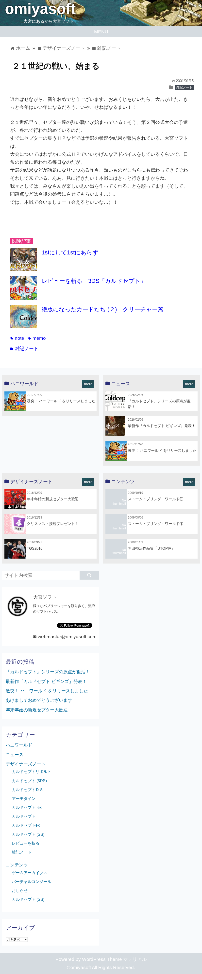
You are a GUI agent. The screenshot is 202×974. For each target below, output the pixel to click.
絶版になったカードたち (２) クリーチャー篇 (102, 309)
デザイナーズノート (26, 764)
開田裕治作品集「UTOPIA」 (151, 548)
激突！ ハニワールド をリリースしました (61, 401)
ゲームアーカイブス (29, 872)
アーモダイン (23, 798)
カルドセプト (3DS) (29, 780)
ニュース (14, 754)
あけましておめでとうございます (39, 700)
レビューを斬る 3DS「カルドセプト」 (94, 281)
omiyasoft (40, 8)
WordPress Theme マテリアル (114, 959)
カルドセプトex (26, 825)
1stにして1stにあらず (70, 252)
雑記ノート (184, 87)
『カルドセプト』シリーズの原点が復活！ (48, 671)
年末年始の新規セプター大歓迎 (53, 499)
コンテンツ (17, 864)
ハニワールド (19, 745)
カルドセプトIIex (27, 807)
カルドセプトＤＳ (27, 789)
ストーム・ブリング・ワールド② (155, 499)
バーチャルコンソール (31, 881)
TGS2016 (34, 548)
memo (37, 338)
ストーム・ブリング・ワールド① (155, 523)
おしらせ (20, 890)
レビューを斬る (25, 843)
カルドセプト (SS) (28, 834)
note (17, 338)
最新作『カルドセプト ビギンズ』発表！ (161, 426)
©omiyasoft (79, 967)
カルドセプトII (24, 816)
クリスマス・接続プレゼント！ (53, 523)
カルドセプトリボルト (31, 771)
